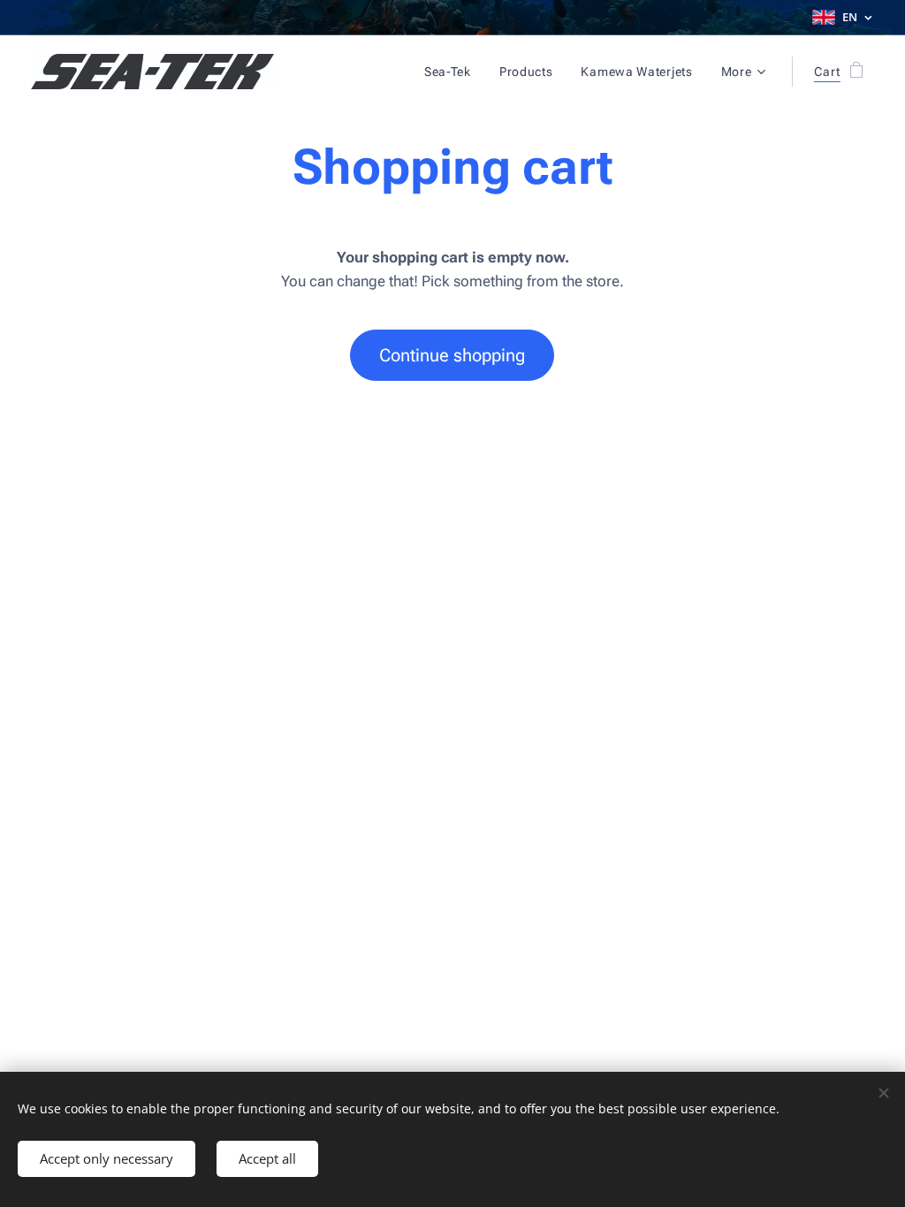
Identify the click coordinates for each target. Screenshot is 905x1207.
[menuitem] (452, 71)
